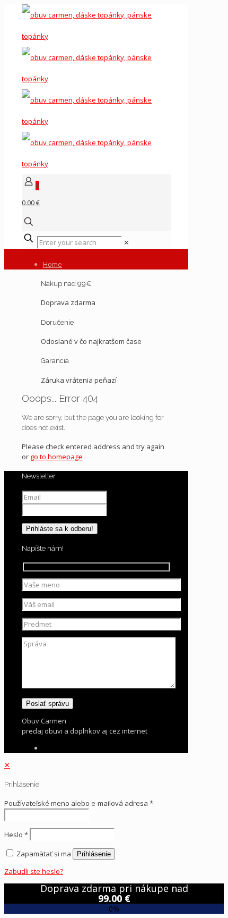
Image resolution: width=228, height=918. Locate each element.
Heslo (16, 834)
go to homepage (56, 456)
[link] (126, 242)
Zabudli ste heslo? (33, 871)
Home (52, 264)
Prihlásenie (94, 854)
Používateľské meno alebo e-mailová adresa (78, 803)
